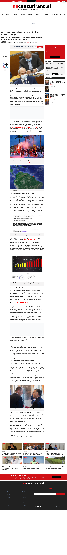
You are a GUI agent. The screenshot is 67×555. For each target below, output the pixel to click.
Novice (8, 14)
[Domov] (2, 14)
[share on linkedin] (6, 67)
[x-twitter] (38, 506)
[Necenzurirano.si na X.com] (3, 1)
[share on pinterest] (4, 67)
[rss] (40, 506)
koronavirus (5, 56)
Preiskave (38, 14)
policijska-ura (5, 54)
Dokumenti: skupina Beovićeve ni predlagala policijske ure (22, 436)
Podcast (15, 14)
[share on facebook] (4, 64)
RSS (7, 1)
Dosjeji (23, 14)
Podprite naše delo (56, 14)
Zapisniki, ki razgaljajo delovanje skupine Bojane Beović (22, 360)
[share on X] (6, 64)
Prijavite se (61, 493)
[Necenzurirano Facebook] (1, 1)
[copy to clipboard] (5, 70)
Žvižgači (46, 14)
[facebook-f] (35, 506)
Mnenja (30, 14)
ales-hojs (5, 51)
